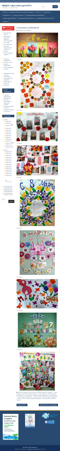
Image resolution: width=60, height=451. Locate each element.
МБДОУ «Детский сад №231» (17, 5)
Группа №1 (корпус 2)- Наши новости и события (30, 392)
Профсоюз (6, 85)
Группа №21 (9, 162)
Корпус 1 (6, 119)
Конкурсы (5, 21)
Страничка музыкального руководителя (7, 96)
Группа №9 (8, 137)
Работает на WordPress (21, 449)
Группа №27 (9, 173)
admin (29, 30)
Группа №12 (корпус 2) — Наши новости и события (39, 394)
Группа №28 (9, 175)
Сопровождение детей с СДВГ (45, 18)
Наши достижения (18, 15)
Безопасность (6, 15)
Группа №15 (9, 151)
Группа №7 (8, 133)
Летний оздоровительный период (34, 15)
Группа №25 (9, 170)
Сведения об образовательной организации (21, 12)
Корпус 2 (6, 150)
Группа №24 (9, 168)
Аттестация (7, 42)
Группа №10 (9, 139)
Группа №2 (8, 123)
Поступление (46, 12)
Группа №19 (9, 159)
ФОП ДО (6, 51)
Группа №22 (9, 164)
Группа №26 (9, 171)
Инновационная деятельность (26, 18)
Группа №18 (9, 157)
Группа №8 (8, 135)
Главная (5, 12)
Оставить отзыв (8, 62)
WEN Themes (42, 449)
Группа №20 (9, 161)
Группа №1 (8, 121)
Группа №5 (8, 130)
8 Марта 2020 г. (22, 405)
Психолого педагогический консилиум (8, 48)
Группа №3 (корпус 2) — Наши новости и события (34, 397)
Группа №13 (9, 145)
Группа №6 (8, 132)
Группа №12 (9, 143)
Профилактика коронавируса (48, 405)
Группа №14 (9, 147)
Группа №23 (9, 166)
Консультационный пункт (9, 18)
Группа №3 (8, 125)
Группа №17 (9, 155)
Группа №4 (8, 128)
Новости (38, 12)
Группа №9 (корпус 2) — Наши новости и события (43, 398)
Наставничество (8, 44)
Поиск (3, 199)
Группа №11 (9, 141)
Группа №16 (9, 153)
